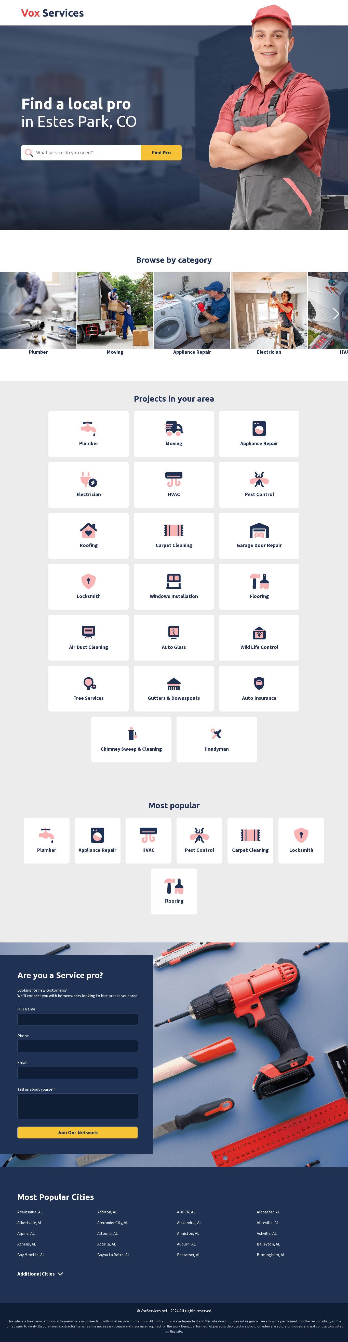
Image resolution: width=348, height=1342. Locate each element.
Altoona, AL (107, 1233)
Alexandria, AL (189, 1223)
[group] (38, 314)
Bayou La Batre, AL (113, 1255)
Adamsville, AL (30, 1212)
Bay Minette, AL (31, 1255)
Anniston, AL (188, 1233)
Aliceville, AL (268, 1223)
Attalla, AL (106, 1244)
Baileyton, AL (268, 1244)
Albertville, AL (29, 1223)
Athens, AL (26, 1244)
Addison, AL (107, 1212)
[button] (336, 314)
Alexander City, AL (112, 1223)
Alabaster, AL (268, 1212)
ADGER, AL (186, 1212)
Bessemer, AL (188, 1255)
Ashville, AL (267, 1233)
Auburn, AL (186, 1244)
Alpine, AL (26, 1233)
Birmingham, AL (271, 1255)
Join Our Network (77, 1132)
